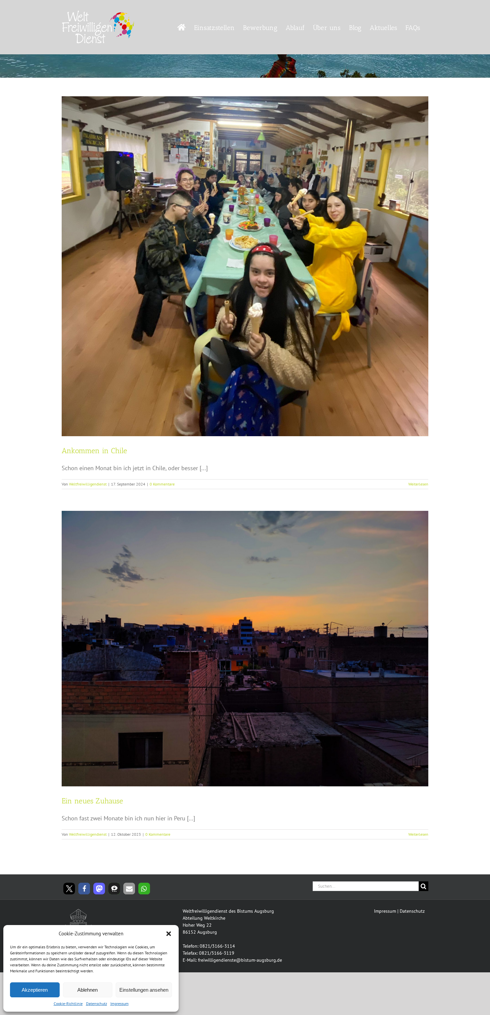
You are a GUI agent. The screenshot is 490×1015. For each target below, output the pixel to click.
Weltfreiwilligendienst (88, 484)
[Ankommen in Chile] (245, 266)
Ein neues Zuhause (92, 800)
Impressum (119, 1003)
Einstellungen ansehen (143, 990)
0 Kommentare (162, 484)
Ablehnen (87, 990)
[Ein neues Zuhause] (245, 648)
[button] (168, 933)
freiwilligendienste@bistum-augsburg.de (240, 960)
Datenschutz (96, 1003)
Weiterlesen (418, 484)
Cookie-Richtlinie (68, 1003)
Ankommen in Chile (94, 450)
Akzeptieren (35, 990)
